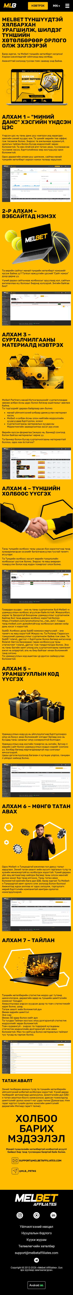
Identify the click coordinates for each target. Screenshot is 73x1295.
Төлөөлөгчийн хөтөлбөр (36, 1246)
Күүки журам (36, 1239)
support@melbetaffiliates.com (40, 1160)
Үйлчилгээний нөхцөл (36, 1226)
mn (55, 6)
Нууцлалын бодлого (36, 1233)
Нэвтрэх (37, 5)
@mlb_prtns (27, 1171)
